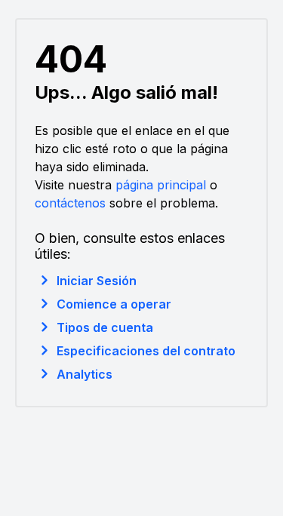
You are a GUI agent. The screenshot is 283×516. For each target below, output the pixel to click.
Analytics (84, 374)
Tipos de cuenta (105, 327)
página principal (160, 184)
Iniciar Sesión (97, 280)
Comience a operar (114, 304)
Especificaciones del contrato (146, 350)
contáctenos (70, 202)
